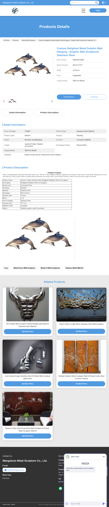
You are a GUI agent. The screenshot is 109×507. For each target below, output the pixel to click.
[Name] (96, 2)
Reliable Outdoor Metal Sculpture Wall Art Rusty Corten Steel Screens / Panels (81, 377)
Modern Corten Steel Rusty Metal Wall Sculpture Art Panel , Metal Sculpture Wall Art (27, 429)
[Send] (103, 503)
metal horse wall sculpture (24, 268)
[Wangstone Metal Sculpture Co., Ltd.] (14, 10)
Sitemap (13, 504)
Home (7, 40)
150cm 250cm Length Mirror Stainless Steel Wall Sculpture (81, 324)
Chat (98, 10)
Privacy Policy (6, 504)
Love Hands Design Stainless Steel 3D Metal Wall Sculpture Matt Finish (27, 377)
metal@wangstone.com (15, 470)
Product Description (49, 112)
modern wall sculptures (50, 268)
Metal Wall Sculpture (28, 40)
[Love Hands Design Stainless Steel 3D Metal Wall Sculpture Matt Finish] (28, 357)
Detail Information (17, 112)
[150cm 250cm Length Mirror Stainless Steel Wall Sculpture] (81, 305)
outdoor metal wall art (74, 268)
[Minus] (103, 456)
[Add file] (66, 503)
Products (16, 40)
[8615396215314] (60, 488)
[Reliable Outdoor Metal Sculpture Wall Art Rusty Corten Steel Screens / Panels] (81, 357)
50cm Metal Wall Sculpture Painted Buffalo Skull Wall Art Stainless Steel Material (27, 325)
